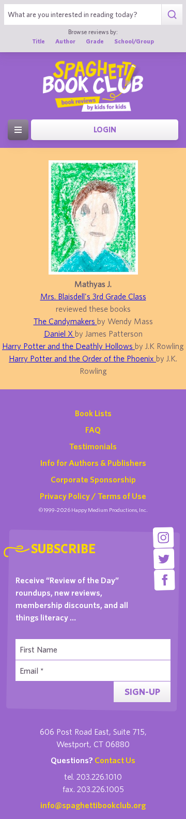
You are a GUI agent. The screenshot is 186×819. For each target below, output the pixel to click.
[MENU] (18, 129)
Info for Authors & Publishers (93, 462)
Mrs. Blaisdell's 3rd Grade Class (93, 296)
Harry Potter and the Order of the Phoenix (82, 358)
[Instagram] (163, 537)
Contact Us (115, 760)
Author (65, 41)
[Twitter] (164, 558)
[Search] (171, 14)
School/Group (134, 41)
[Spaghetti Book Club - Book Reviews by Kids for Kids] (93, 86)
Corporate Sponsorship (93, 479)
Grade (95, 41)
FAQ (93, 429)
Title (38, 41)
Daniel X (59, 333)
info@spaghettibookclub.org (93, 805)
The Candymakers (65, 321)
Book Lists (93, 413)
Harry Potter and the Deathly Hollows (68, 346)
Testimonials (93, 446)
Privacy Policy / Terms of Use (93, 496)
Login (105, 129)
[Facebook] (164, 579)
